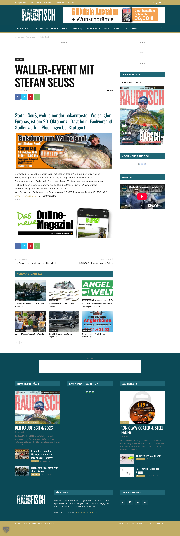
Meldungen (19, 37)
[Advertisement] (66, 50)
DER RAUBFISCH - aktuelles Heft (27, 422)
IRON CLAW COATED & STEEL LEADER (141, 430)
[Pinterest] (30, 97)
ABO (32, 2)
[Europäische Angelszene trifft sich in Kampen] (30, 291)
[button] (161, 28)
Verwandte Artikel (29, 273)
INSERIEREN (60, 2)
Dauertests (124, 422)
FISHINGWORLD (93, 28)
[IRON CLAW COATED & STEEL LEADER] (142, 407)
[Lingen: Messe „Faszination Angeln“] (30, 321)
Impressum (118, 523)
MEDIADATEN (71, 2)
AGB (128, 523)
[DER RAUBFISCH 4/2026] (142, 115)
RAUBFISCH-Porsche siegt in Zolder (96, 263)
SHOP (39, 2)
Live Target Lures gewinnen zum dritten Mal (35, 263)
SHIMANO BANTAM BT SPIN (148, 455)
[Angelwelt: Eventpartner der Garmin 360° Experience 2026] (97, 291)
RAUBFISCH (21, 28)
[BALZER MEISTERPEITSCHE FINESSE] (127, 472)
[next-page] (21, 342)
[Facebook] (153, 2)
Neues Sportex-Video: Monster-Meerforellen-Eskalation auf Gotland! (42, 454)
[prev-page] (16, 342)
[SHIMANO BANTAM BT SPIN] (127, 459)
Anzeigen (35, 461)
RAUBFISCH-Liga (76, 28)
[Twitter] (24, 97)
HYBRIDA (117, 28)
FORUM (107, 28)
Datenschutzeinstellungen (155, 523)
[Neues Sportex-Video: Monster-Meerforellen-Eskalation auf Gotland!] (22, 454)
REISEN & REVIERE (58, 28)
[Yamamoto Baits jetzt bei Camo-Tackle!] (64, 291)
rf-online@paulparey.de (86, 512)
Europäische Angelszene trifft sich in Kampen (44, 469)
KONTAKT (47, 2)
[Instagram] (156, 2)
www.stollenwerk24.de (26, 196)
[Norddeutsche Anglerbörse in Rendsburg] (97, 321)
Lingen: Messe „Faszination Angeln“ (29, 334)
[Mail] (160, 2)
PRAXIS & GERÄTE (38, 28)
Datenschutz (137, 523)
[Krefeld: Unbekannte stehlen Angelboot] (64, 321)
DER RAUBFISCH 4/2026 (130, 82)
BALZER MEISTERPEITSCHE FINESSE (148, 470)
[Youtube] (163, 2)
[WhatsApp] (37, 97)
